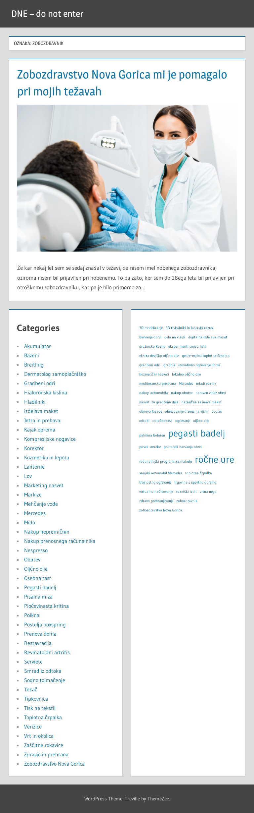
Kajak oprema (39, 429)
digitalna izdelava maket (207, 337)
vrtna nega (208, 492)
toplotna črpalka (198, 473)
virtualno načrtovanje (156, 492)
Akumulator (37, 346)
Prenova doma (40, 633)
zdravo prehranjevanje (156, 501)
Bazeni (31, 355)
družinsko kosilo (152, 346)
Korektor (34, 448)
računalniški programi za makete (165, 461)
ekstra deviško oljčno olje (159, 356)
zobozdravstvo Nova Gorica (160, 510)
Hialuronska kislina (45, 392)
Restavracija (38, 643)
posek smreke (150, 447)
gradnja (169, 365)
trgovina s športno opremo (195, 482)
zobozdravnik (186, 501)
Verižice (33, 726)
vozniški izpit (186, 492)
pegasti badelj (196, 433)
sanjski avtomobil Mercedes (160, 473)
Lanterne (34, 466)
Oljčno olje (36, 568)
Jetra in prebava (42, 420)
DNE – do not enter (47, 13)
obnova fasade (150, 411)
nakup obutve (181, 393)
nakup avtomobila (153, 393)
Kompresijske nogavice (50, 439)
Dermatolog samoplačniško (55, 374)
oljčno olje (201, 421)
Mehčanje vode (41, 503)
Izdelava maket (41, 411)
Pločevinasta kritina (46, 606)
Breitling (34, 364)
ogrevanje (182, 421)
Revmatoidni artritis (47, 652)
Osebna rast (37, 578)
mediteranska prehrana (157, 383)
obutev (217, 411)
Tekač (30, 689)
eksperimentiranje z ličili (187, 346)
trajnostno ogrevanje (155, 482)
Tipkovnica (36, 698)
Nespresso (36, 550)
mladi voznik (206, 383)
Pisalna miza (38, 596)
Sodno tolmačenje (44, 680)
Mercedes (35, 513)
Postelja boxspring (45, 624)
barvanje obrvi (150, 337)
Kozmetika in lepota (46, 457)
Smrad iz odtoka (42, 671)
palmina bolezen (152, 435)
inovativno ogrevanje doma (199, 365)
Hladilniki (35, 401)
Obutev (32, 559)
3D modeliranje (151, 328)
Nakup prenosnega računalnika (59, 541)
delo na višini (174, 337)
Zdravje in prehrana (46, 754)
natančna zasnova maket (202, 402)
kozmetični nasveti (154, 374)
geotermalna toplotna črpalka (206, 356)
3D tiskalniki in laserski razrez (190, 328)
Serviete (33, 661)
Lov (28, 476)
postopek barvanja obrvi (183, 447)
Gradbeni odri (39, 383)
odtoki (144, 421)
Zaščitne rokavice (43, 745)
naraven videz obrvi (210, 393)
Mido (29, 522)
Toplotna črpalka (43, 717)
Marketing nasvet (44, 485)
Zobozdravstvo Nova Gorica (54, 763)
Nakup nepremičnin (46, 531)
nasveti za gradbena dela (159, 402)
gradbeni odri (149, 365)
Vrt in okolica (39, 735)
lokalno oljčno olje (186, 374)
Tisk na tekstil (40, 708)
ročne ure (214, 459)
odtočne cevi (162, 421)
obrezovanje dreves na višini (187, 411)
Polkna (31, 615)
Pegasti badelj (40, 587)
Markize (33, 494)
